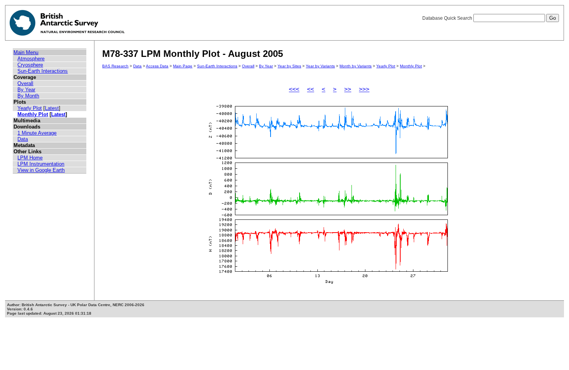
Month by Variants (355, 66)
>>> (364, 89)
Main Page (182, 66)
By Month (28, 96)
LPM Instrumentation (40, 164)
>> (347, 89)
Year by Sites (289, 66)
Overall (25, 83)
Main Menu (26, 52)
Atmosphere (31, 59)
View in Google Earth (41, 170)
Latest (52, 108)
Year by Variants (320, 66)
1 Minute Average (37, 133)
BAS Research (115, 66)
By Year (26, 89)
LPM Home (30, 158)
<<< (294, 89)
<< (310, 89)
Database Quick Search (447, 18)
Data (22, 139)
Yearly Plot (29, 108)
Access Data (157, 66)
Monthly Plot (32, 114)
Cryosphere (30, 65)
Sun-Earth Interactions (42, 71)
